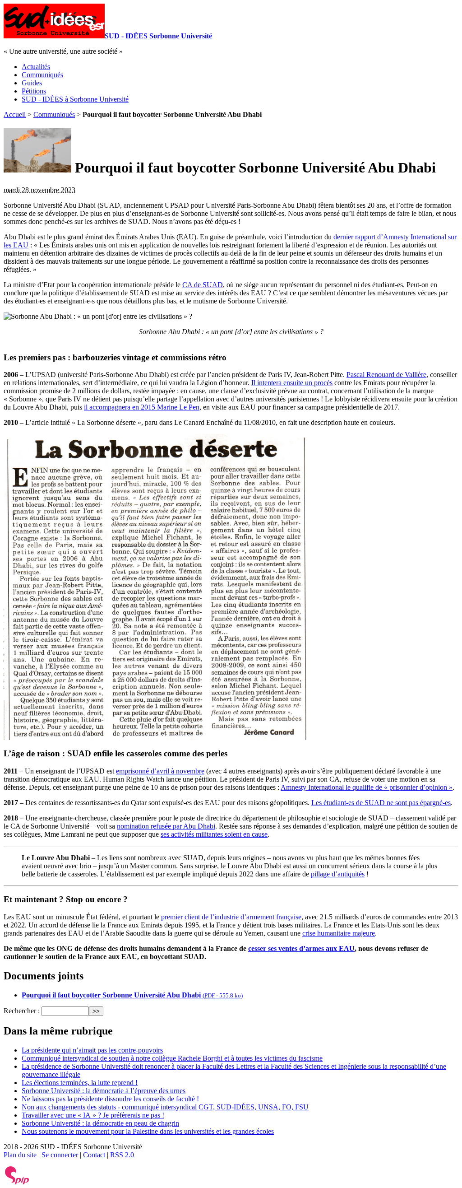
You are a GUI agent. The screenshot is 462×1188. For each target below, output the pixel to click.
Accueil (15, 114)
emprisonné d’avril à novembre (160, 771)
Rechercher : (22, 1011)
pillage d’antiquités (338, 874)
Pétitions (34, 91)
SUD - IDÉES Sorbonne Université (158, 36)
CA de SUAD (202, 285)
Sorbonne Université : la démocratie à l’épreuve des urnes (103, 1091)
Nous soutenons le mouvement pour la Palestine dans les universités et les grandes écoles (148, 1131)
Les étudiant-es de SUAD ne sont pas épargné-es (381, 802)
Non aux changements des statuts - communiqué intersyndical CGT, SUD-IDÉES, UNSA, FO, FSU (165, 1107)
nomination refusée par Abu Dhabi (166, 826)
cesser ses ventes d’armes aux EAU (301, 948)
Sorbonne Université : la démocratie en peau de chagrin (100, 1123)
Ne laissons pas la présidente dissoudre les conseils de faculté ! (110, 1099)
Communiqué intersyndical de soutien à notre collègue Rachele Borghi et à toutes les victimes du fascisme (172, 1058)
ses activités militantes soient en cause (214, 834)
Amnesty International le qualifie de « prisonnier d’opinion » (367, 787)
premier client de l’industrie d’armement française (231, 917)
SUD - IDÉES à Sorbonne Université (75, 99)
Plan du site (20, 1155)
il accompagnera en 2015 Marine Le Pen (141, 407)
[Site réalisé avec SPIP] (17, 1182)
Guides (32, 83)
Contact (94, 1155)
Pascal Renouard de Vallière (386, 374)
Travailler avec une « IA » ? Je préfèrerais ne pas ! (93, 1115)
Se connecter (60, 1155)
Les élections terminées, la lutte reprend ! (80, 1082)
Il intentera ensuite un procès (292, 383)
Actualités (36, 66)
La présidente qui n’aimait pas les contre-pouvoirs (92, 1050)
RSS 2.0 (122, 1155)
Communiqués (42, 75)
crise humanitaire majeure (338, 933)
